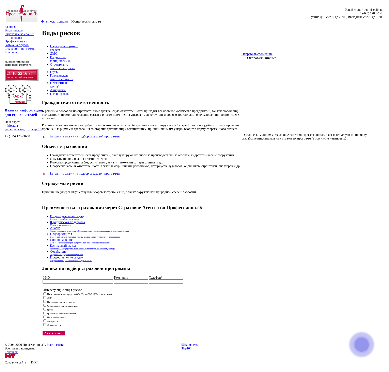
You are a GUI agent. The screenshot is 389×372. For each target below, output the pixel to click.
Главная (10, 26)
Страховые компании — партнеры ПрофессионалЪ (19, 37)
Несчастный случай (56, 317)
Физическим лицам (54, 21)
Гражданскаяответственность (61, 77)
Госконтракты (59, 93)
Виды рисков (14, 30)
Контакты (11, 52)
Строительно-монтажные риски (62, 66)
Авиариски (58, 90)
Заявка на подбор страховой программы (20, 46)
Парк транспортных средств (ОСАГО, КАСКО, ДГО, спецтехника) (79, 294)
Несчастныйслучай (58, 84)
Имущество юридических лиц (61, 302)
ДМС (53, 53)
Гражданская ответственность (61, 313)
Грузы (54, 72)
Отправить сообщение (257, 54)
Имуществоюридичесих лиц (61, 59)
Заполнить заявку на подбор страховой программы (85, 136)
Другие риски (54, 325)
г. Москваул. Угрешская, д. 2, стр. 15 (23, 127)
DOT (34, 362)
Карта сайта (55, 344)
